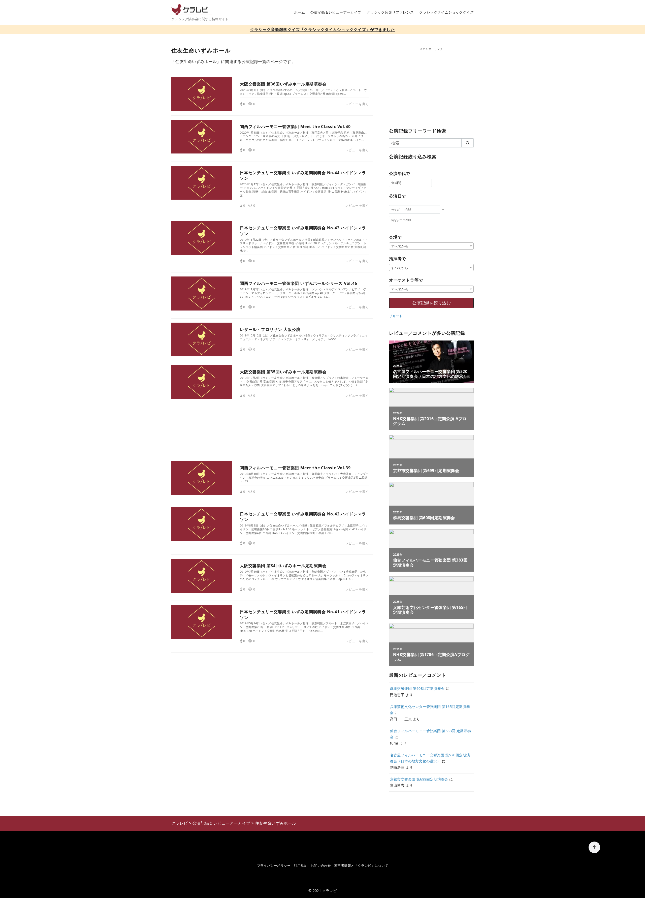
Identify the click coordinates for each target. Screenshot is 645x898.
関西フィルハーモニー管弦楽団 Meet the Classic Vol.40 (295, 126)
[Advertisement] (272, 432)
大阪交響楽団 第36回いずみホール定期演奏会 (283, 84)
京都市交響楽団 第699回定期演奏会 (419, 779)
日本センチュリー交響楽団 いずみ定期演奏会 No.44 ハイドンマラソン (303, 175)
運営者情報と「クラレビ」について (361, 865)
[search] (467, 142)
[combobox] (431, 246)
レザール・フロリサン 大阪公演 (270, 329)
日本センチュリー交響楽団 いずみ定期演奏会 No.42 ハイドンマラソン (303, 516)
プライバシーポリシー (274, 865)
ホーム (299, 12)
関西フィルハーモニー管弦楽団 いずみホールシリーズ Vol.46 (298, 283)
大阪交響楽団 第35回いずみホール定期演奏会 (283, 372)
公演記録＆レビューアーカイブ (335, 12)
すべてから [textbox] (399, 246)
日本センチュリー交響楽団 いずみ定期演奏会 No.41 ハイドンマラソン (303, 614)
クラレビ (329, 890)
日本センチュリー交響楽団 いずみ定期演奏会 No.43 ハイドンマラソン (303, 230)
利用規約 (300, 865)
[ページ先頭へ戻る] (594, 847)
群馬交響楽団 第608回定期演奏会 (417, 688)
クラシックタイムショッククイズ (446, 12)
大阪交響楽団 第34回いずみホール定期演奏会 (283, 565)
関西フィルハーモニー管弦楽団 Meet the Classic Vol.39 (295, 468)
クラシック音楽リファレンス (390, 12)
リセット (396, 316)
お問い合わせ (321, 865)
